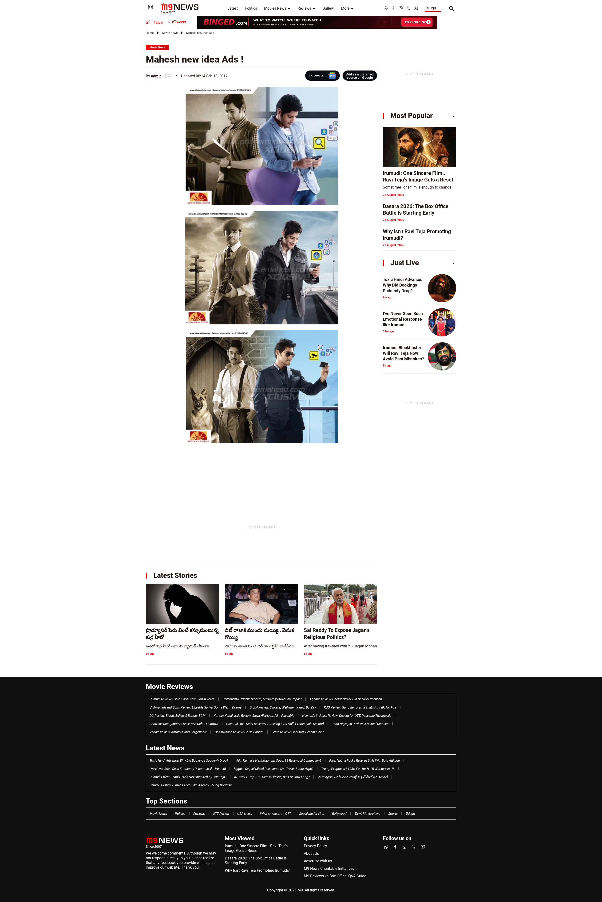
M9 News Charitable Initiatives (329, 868)
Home (150, 33)
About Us (311, 853)
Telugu (430, 8)
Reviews (304, 8)
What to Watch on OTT (275, 813)
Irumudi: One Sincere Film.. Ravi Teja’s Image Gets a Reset (256, 848)
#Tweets (179, 22)
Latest (232, 8)
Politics (251, 8)
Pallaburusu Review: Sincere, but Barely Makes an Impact (261, 699)
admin (156, 76)
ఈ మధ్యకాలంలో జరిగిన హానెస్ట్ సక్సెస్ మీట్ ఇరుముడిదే (353, 777)
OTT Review (221, 813)
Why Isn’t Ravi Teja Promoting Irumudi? (257, 870)
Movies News (275, 8)
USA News (244, 813)
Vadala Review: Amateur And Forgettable (178, 732)
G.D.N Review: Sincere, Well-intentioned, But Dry (283, 707)
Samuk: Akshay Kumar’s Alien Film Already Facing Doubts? (190, 785)
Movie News (170, 33)
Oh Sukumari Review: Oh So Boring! (239, 732)
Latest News (165, 748)
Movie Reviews (169, 686)
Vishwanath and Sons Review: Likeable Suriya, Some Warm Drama (196, 707)
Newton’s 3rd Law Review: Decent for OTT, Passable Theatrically (346, 715)
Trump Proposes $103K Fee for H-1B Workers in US (358, 769)
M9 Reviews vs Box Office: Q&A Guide (335, 876)
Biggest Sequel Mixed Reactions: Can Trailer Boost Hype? (273, 769)
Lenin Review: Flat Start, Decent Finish (298, 732)
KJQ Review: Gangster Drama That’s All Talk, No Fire (360, 707)
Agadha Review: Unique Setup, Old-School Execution (345, 699)
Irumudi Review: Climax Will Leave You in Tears (182, 699)
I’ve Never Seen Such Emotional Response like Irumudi (188, 769)
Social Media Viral (311, 813)
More (345, 8)
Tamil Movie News (367, 813)
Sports (393, 813)
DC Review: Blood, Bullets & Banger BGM (178, 715)
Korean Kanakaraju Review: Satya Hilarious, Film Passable (254, 715)
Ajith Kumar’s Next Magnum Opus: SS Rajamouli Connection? (278, 760)
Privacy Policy (315, 846)
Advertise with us (318, 861)
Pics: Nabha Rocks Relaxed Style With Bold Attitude (364, 760)
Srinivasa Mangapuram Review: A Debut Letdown (184, 724)
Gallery (328, 8)
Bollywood (339, 813)
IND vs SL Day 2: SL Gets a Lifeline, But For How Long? (272, 777)
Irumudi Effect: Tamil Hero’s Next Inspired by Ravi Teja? (188, 777)
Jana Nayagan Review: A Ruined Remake (360, 724)
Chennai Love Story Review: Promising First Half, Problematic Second (275, 724)
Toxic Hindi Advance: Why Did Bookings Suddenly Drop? (189, 760)
